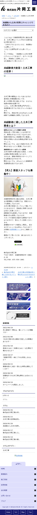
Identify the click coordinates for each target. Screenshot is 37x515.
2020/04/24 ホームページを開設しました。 (14, 383)
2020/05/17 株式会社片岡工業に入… (11, 431)
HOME (3, 16)
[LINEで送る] (18, 244)
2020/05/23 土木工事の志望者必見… (11, 418)
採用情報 (4, 485)
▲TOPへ (18, 464)
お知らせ (6, 395)
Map (23, 512)
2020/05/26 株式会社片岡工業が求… (11, 411)
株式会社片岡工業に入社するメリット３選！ (9, 274)
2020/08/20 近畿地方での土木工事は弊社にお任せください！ (18, 375)
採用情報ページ (15, 229)
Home (8, 512)
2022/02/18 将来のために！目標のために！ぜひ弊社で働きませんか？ (18, 348)
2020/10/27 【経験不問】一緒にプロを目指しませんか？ (17, 357)
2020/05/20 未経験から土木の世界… (11, 425)
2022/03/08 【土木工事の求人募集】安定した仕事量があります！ (18, 339)
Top (30, 512)
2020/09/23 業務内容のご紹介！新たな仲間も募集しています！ (18, 366)
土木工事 (16, 16)
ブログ (3, 501)
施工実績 (4, 479)
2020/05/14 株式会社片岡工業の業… (11, 438)
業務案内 (4, 474)
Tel (16, 512)
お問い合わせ (5, 496)
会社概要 (4, 490)
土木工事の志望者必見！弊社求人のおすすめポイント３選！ (26, 274)
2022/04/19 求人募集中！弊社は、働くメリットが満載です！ (18, 330)
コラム (9, 16)
